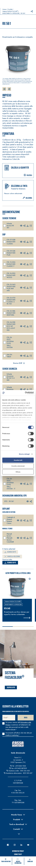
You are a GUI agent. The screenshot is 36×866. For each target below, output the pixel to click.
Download (30, 861)
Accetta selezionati (18, 466)
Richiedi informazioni (18, 862)
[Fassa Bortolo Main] (18, 744)
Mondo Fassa (16, 814)
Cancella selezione (13, 556)
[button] (18, 170)
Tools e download (16, 824)
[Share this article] (32, 11)
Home (4, 9)
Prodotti (10, 9)
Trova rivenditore (6, 861)
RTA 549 (7, 608)
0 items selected (8, 549)
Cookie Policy (18, 854)
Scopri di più (11, 687)
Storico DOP (17, 363)
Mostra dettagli (24, 454)
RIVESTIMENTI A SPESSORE (10, 13)
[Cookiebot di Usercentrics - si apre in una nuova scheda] (25, 393)
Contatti (16, 829)
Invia (25, 717)
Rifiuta (18, 472)
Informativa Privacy (18, 851)
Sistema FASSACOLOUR (10, 11)
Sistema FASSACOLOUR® (13, 601)
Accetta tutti (18, 460)
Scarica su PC (11, 552)
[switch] (31, 433)
